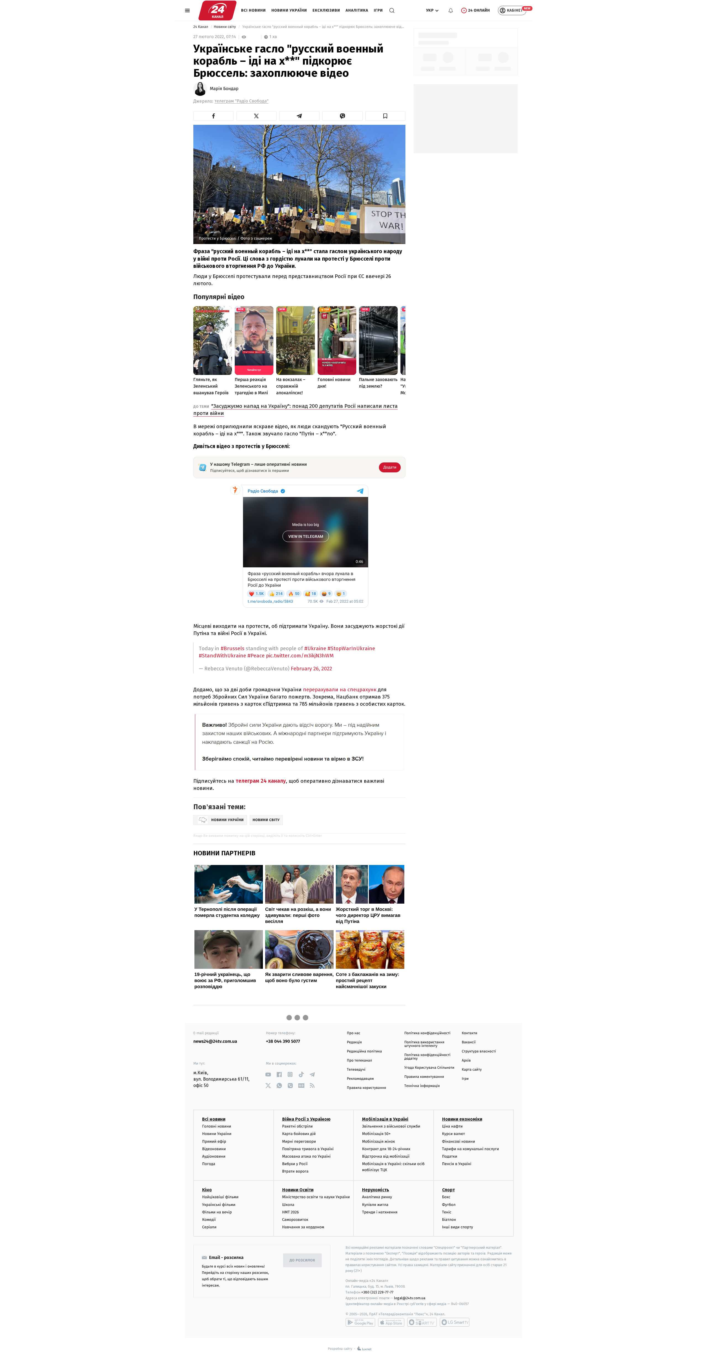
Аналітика (357, 10)
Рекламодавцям (360, 1079)
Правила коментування (424, 1077)
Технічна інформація (422, 1086)
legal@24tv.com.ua (409, 1298)
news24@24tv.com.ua (215, 1041)
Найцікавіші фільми (220, 1197)
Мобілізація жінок (378, 1141)
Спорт (448, 1189)
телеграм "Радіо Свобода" (241, 101)
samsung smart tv (454, 1322)
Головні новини (216, 1126)
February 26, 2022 (311, 669)
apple (391, 1322)
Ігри (378, 10)
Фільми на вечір (217, 1212)
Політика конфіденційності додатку (427, 1056)
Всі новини (253, 10)
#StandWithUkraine (222, 655)
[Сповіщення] (451, 10)
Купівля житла (375, 1204)
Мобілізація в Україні (385, 1119)
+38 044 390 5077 (283, 1041)
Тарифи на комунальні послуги (470, 1149)
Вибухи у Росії (295, 1163)
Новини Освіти (297, 1189)
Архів (466, 1060)
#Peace (256, 655)
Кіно (207, 1189)
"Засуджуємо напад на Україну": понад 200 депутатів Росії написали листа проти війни (295, 409)
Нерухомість (375, 1189)
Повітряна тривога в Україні (308, 1149)
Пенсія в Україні (456, 1163)
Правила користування (366, 1088)
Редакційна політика (364, 1051)
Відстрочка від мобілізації (386, 1156)
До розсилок (302, 1260)
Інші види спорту (457, 1227)
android (360, 1322)
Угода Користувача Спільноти (429, 1068)
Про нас (353, 1033)
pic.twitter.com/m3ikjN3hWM (300, 655)
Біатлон (449, 1219)
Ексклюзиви (326, 10)
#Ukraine (315, 648)
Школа (288, 1204)
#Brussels (232, 648)
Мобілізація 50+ (376, 1133)
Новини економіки (462, 1119)
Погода (208, 1163)
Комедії (209, 1219)
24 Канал (201, 27)
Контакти (469, 1033)
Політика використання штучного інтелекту (424, 1044)
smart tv (422, 1322)
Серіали (209, 1227)
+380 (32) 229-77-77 (377, 1292)
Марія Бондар (224, 89)
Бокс (446, 1197)
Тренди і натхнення (379, 1212)
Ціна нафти (452, 1126)
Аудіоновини (213, 1156)
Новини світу (225, 27)
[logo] (217, 10)
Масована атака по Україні (306, 1156)
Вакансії (469, 1042)
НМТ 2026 (290, 1212)
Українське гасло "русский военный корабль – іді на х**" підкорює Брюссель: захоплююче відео (323, 27)
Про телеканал (359, 1060)
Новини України (289, 10)
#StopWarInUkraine (351, 648)
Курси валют (453, 1133)
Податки (449, 1156)
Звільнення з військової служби (391, 1126)
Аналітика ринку (377, 1197)
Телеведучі (356, 1069)
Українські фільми (218, 1204)
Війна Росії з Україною (306, 1119)
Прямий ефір (214, 1141)
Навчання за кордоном (303, 1227)
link (268, 1074)
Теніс (447, 1212)
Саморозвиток (295, 1219)
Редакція (354, 1042)
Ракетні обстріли (297, 1126)
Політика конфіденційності (427, 1033)
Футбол (449, 1204)
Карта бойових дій (299, 1133)
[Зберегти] (385, 116)
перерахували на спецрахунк (340, 689)
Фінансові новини (458, 1141)
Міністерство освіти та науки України (316, 1197)
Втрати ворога (295, 1171)
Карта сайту (472, 1069)
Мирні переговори (299, 1141)
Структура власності (479, 1051)
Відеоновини (214, 1149)
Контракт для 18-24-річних (386, 1149)
